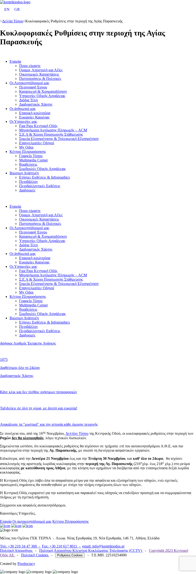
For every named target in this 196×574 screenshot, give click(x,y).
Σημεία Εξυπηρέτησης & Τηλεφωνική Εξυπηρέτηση (58, 139)
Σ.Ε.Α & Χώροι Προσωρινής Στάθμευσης (51, 134)
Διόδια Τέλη (28, 100)
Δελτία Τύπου (12, 21)
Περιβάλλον (28, 182)
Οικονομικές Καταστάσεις (39, 74)
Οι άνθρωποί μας (23, 109)
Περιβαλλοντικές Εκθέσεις (39, 186)
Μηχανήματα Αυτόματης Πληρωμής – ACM (53, 130)
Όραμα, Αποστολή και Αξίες (41, 70)
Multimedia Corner (33, 160)
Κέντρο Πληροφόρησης (28, 152)
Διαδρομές (27, 190)
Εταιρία (15, 61)
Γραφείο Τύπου (31, 156)
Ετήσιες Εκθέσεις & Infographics (44, 177)
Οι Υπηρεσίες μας (23, 121)
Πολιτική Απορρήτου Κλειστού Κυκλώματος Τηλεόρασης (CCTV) (91, 550)
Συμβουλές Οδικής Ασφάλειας (42, 169)
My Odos (26, 147)
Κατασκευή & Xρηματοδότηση (43, 91)
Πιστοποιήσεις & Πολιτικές (40, 79)
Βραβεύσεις (28, 164)
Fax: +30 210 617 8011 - (61, 546)
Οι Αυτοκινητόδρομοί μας (29, 83)
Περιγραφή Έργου (33, 87)
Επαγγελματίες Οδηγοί (36, 143)
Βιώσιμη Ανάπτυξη (24, 173)
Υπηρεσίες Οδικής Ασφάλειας (42, 96)
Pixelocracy (26, 564)
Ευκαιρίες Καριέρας (34, 117)
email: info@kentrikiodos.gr (103, 546)
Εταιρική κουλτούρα (34, 113)
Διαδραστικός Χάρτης (35, 104)
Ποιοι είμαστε (30, 66)
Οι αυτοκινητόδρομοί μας (31, 521)
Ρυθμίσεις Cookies (70, 555)
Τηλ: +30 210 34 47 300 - (20, 546)
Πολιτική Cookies (35, 555)
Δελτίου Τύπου (76, 434)
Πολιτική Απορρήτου (16, 550)
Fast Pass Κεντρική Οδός (38, 126)
